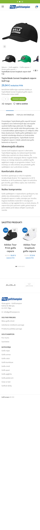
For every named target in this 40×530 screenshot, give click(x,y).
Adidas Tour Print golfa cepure (10, 248)
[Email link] (19, 1)
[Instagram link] (22, 1)
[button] (5, 46)
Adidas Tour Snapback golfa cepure (29, 248)
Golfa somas (6, 354)
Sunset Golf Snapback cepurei (12, 151)
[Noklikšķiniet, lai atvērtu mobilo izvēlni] (2, 6)
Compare (8, 104)
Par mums (5, 338)
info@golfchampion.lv (12, 312)
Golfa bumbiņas (7, 362)
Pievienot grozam (19, 99)
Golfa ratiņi (6, 358)
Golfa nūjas (6, 351)
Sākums (4, 67)
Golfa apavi (6, 370)
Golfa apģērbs (14, 67)
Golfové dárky (7, 386)
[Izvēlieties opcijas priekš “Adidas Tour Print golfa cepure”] (15, 230)
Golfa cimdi (6, 366)
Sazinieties (5, 342)
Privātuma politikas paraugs (12, 329)
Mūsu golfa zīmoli (8, 321)
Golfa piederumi (7, 378)
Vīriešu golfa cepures (9, 69)
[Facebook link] (17, 1)
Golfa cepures (25, 67)
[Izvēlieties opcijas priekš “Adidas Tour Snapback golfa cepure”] (34, 230)
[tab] (10, 114)
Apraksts (10, 115)
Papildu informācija (25, 115)
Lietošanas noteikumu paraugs (13, 325)
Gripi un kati (6, 382)
